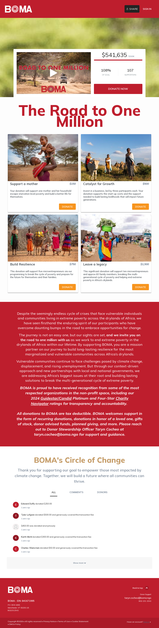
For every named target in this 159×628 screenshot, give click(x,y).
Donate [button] (67, 206)
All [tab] (54, 492)
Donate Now (118, 89)
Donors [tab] (102, 492)
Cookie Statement (80, 621)
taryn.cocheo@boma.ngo (138, 597)
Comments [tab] (76, 492)
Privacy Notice (49, 621)
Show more (78, 563)
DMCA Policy (14, 624)
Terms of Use (64, 621)
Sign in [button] (147, 8)
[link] (18, 9)
